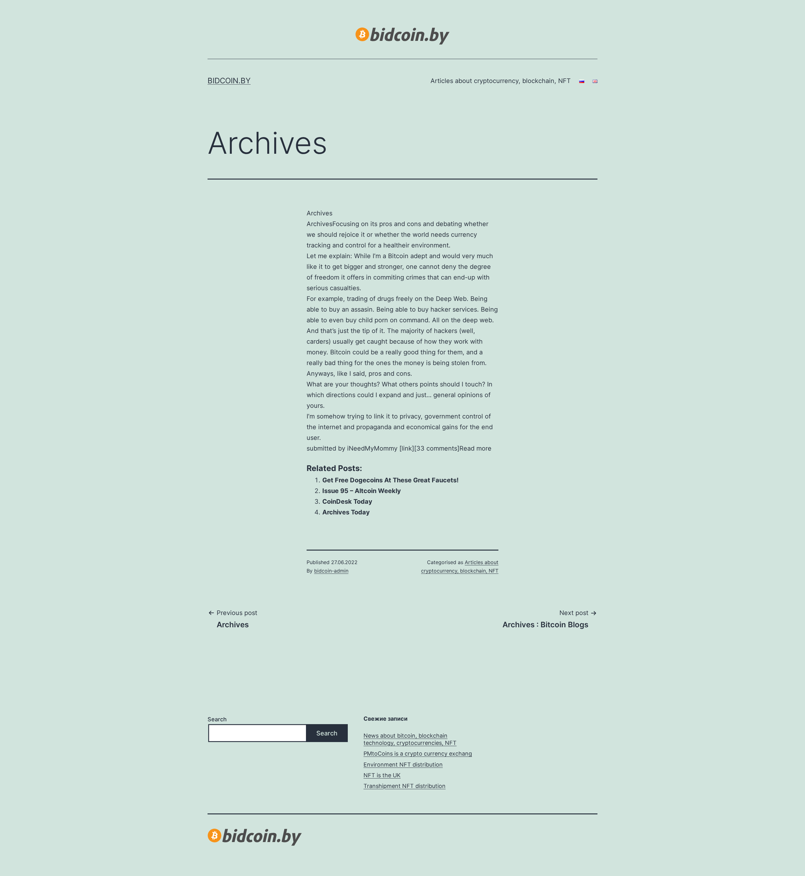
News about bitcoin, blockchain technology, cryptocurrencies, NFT (410, 739)
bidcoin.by (229, 80)
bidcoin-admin (331, 571)
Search (217, 719)
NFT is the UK (382, 775)
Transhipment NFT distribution (405, 786)
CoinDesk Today (347, 501)
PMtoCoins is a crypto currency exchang (418, 753)
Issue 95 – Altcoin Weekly (361, 491)
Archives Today (346, 512)
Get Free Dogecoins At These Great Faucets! (390, 480)
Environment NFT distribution (403, 764)
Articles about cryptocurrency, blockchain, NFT (500, 81)
